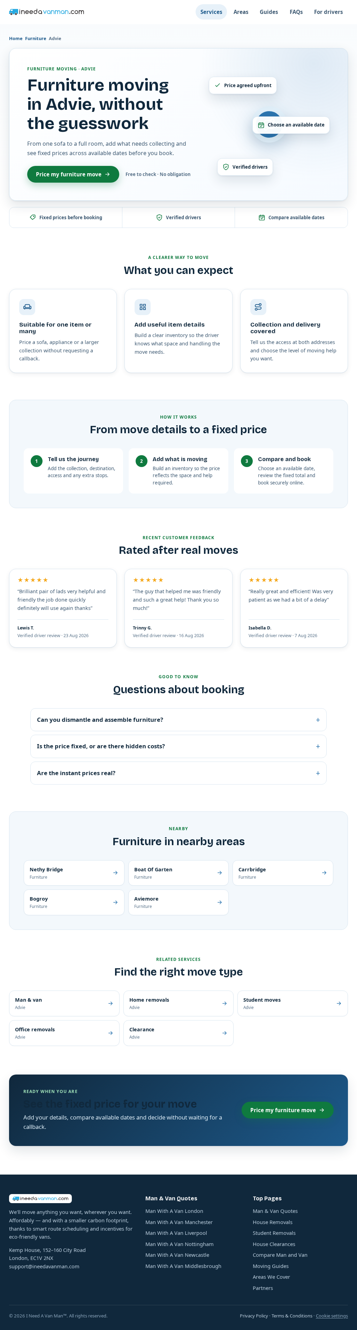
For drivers (328, 11)
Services (211, 11)
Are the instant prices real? (178, 773)
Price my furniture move (68, 174)
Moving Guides (271, 1265)
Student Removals (274, 1232)
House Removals (273, 1221)
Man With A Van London (174, 1210)
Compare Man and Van (280, 1254)
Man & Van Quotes (275, 1210)
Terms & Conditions (292, 1316)
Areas (241, 11)
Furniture (35, 38)
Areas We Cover (271, 1276)
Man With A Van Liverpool (176, 1232)
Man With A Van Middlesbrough (183, 1265)
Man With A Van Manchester (179, 1221)
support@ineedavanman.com (44, 1266)
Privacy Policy (254, 1316)
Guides (269, 11)
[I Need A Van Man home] (46, 12)
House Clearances (274, 1243)
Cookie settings (332, 1316)
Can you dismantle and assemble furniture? (178, 719)
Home (16, 38)
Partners (263, 1287)
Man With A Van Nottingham (179, 1243)
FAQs (296, 11)
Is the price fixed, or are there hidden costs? (178, 746)
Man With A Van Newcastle (177, 1254)
